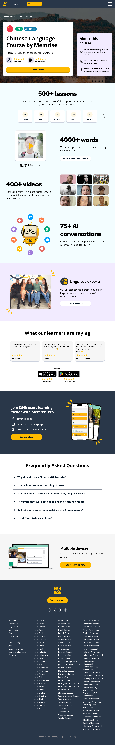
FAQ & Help (13, 627)
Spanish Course (64, 699)
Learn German (39, 639)
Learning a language (17, 652)
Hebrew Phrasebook (91, 645)
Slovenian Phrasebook (92, 702)
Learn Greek (38, 642)
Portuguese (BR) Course (68, 683)
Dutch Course (64, 630)
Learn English (39, 633)
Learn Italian (38, 658)
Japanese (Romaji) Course (69, 664)
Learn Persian (39, 674)
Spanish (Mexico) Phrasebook (90, 706)
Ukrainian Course (65, 715)
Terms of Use (44, 737)
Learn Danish (39, 627)
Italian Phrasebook (91, 658)
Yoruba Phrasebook (91, 729)
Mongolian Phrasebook (93, 675)
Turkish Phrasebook (91, 723)
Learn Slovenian (40, 686)
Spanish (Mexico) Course (68, 696)
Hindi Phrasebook (90, 649)
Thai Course (63, 708)
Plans (11, 633)
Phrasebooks (14, 655)
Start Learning (34, 4)
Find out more (75, 303)
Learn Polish (38, 677)
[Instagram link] (66, 610)
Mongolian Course (66, 671)
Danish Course (64, 627)
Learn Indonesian (40, 655)
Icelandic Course (65, 652)
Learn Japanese (40, 661)
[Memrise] (5, 4)
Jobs (10, 645)
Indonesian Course (66, 655)
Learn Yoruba (39, 708)
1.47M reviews (69, 381)
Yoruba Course (64, 718)
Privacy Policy (57, 737)
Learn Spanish (39, 689)
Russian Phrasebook (91, 698)
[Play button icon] (30, 146)
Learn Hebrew (39, 645)
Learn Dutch (38, 630)
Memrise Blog (14, 642)
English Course (64, 633)
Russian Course (64, 689)
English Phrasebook (91, 633)
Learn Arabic (38, 620)
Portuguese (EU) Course (68, 686)
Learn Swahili (39, 693)
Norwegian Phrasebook (93, 678)
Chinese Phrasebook (92, 623)
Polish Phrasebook (91, 685)
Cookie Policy (70, 737)
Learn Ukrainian (40, 705)
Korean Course (64, 667)
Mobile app (13, 630)
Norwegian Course (66, 674)
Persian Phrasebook (91, 681)
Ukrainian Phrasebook (92, 726)
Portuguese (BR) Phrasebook (90, 689)
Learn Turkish (39, 702)
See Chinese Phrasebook (75, 158)
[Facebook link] (49, 610)
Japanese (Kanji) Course (68, 661)
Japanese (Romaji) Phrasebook (90, 668)
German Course (64, 639)
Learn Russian (39, 683)
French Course (64, 636)
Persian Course (64, 677)
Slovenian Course (65, 693)
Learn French (39, 636)
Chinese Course (64, 623)
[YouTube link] (60, 610)
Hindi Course (63, 649)
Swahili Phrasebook (91, 713)
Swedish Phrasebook (92, 716)
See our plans (26, 437)
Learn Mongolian (40, 667)
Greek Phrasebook (91, 642)
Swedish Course (65, 705)
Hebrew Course (64, 645)
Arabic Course (64, 620)
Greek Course (64, 642)
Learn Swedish (39, 696)
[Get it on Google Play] (69, 374)
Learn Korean (39, 664)
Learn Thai (38, 699)
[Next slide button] (102, 116)
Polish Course (64, 680)
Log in (17, 4)
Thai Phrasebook (90, 720)
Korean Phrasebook (91, 672)
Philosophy (13, 636)
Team (11, 639)
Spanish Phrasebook (92, 710)
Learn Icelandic (39, 652)
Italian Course (64, 658)
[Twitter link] (54, 610)
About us (12, 620)
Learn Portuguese (41, 680)
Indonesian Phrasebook (93, 655)
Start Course (38, 69)
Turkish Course (64, 712)
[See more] (110, 4)
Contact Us (13, 623)
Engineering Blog (16, 649)
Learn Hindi (38, 649)
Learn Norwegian (40, 671)
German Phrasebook (92, 639)
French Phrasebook (91, 636)
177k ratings (47, 381)
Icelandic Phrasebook (92, 652)
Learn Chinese (9, 16)
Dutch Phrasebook (91, 630)
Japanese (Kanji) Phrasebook (89, 662)
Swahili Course (64, 702)
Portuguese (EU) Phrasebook (90, 694)
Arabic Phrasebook (91, 620)
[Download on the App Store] (47, 374)
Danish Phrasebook (91, 627)
